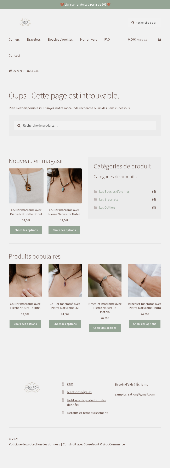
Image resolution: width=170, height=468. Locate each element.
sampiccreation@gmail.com (135, 394)
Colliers (14, 39)
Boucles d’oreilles (60, 39)
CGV (70, 384)
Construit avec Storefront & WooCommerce (94, 444)
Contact (14, 55)
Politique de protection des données (34, 444)
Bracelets (34, 39)
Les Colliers (107, 207)
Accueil (17, 71)
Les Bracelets (108, 199)
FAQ (107, 39)
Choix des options (26, 230)
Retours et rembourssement (87, 413)
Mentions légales (79, 392)
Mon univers (88, 39)
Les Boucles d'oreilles (114, 191)
